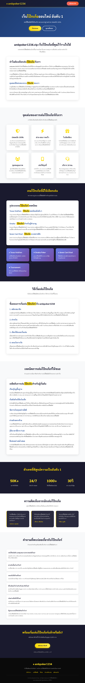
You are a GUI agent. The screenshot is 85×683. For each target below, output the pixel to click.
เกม (35, 672)
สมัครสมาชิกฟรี (42, 645)
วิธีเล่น (41, 672)
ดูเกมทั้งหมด (49, 28)
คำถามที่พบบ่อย (48, 672)
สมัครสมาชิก (72, 3)
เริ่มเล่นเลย (35, 28)
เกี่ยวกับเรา (28, 672)
